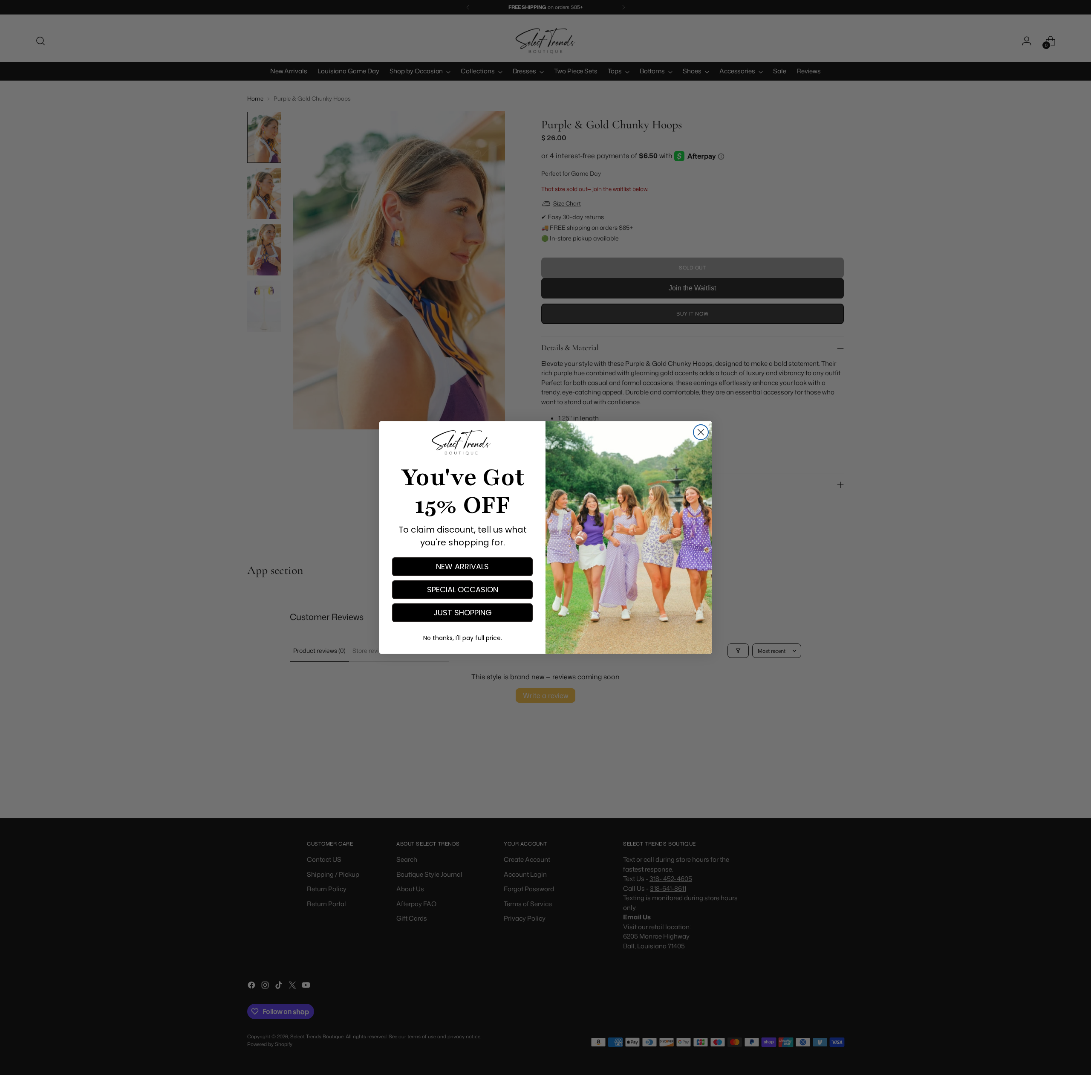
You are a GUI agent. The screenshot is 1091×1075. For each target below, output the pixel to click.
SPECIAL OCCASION (462, 589)
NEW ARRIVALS (462, 566)
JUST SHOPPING (462, 612)
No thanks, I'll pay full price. (462, 638)
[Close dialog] (700, 432)
